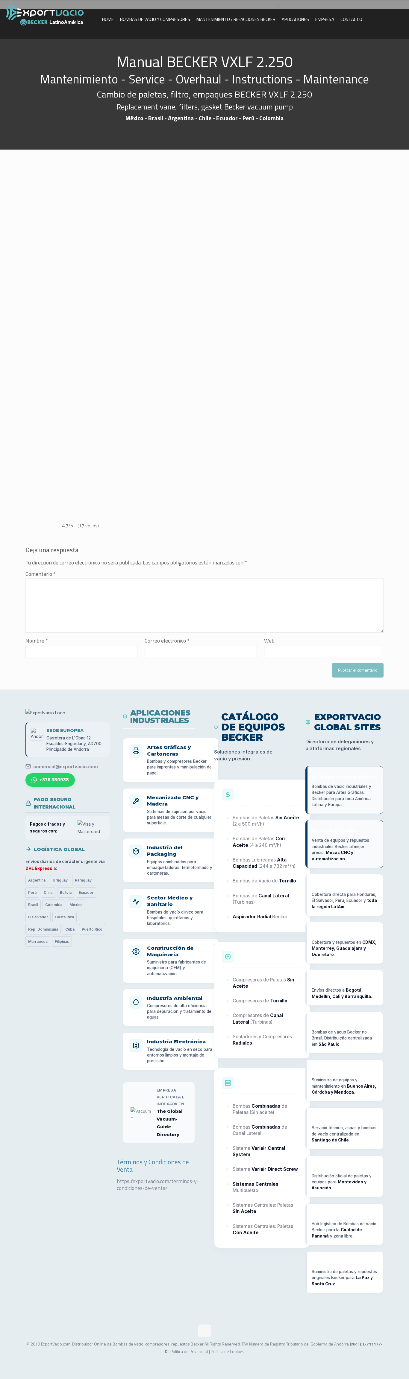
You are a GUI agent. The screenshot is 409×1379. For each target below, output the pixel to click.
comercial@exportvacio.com (65, 766)
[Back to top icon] (204, 1331)
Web (269, 640)
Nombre (36, 640)
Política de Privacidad (189, 1351)
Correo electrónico (167, 640)
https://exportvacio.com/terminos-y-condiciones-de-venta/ (158, 1184)
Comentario (40, 573)
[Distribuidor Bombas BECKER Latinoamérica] (45, 16)
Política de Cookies (227, 1351)
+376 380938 (54, 779)
